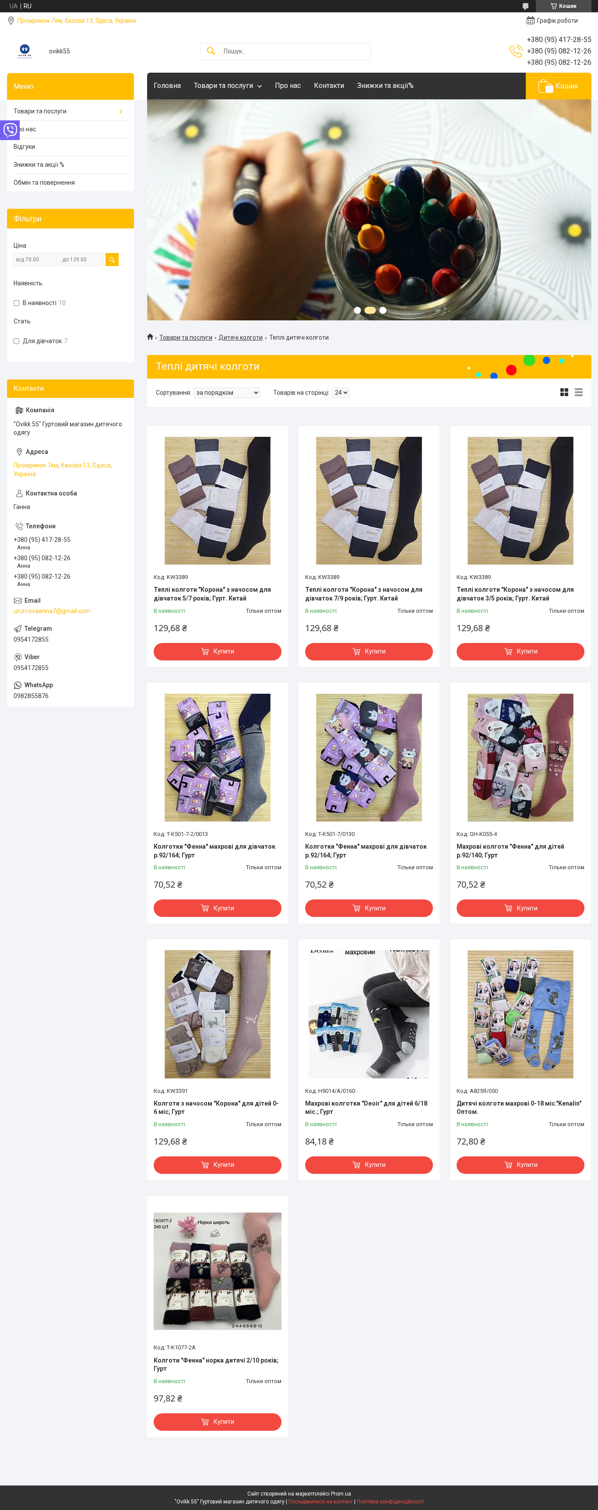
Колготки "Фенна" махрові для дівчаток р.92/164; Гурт (214, 851)
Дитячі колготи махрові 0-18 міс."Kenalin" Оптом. (519, 1108)
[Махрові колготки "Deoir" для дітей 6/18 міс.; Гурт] (369, 1014)
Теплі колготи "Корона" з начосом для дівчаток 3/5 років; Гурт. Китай (515, 594)
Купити (224, 651)
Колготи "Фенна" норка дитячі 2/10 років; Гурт (216, 1365)
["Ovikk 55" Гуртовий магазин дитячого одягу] (24, 51)
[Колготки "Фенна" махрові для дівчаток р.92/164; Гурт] (217, 758)
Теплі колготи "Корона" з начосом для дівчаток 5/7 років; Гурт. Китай (212, 594)
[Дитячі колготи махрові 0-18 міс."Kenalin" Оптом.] (520, 1014)
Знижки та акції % (39, 164)
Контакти (329, 85)
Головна (167, 85)
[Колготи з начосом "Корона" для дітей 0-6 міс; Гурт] (217, 1014)
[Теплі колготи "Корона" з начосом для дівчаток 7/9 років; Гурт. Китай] (369, 501)
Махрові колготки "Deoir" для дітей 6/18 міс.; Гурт (366, 1108)
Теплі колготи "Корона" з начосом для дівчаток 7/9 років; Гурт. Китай (363, 594)
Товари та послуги (223, 85)
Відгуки (24, 146)
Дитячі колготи (240, 337)
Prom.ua (341, 1494)
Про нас (288, 85)
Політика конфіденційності (390, 1502)
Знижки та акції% (385, 85)
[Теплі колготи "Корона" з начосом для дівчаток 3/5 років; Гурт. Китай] (520, 501)
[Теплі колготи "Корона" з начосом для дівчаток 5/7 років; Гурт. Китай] (217, 501)
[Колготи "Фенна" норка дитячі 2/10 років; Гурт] (217, 1271)
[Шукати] (211, 51)
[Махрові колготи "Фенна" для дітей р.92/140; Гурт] (520, 758)
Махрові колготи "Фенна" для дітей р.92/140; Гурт (510, 851)
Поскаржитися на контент (320, 1502)
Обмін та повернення (44, 182)
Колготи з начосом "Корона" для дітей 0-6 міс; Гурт (216, 1108)
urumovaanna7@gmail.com (52, 611)
